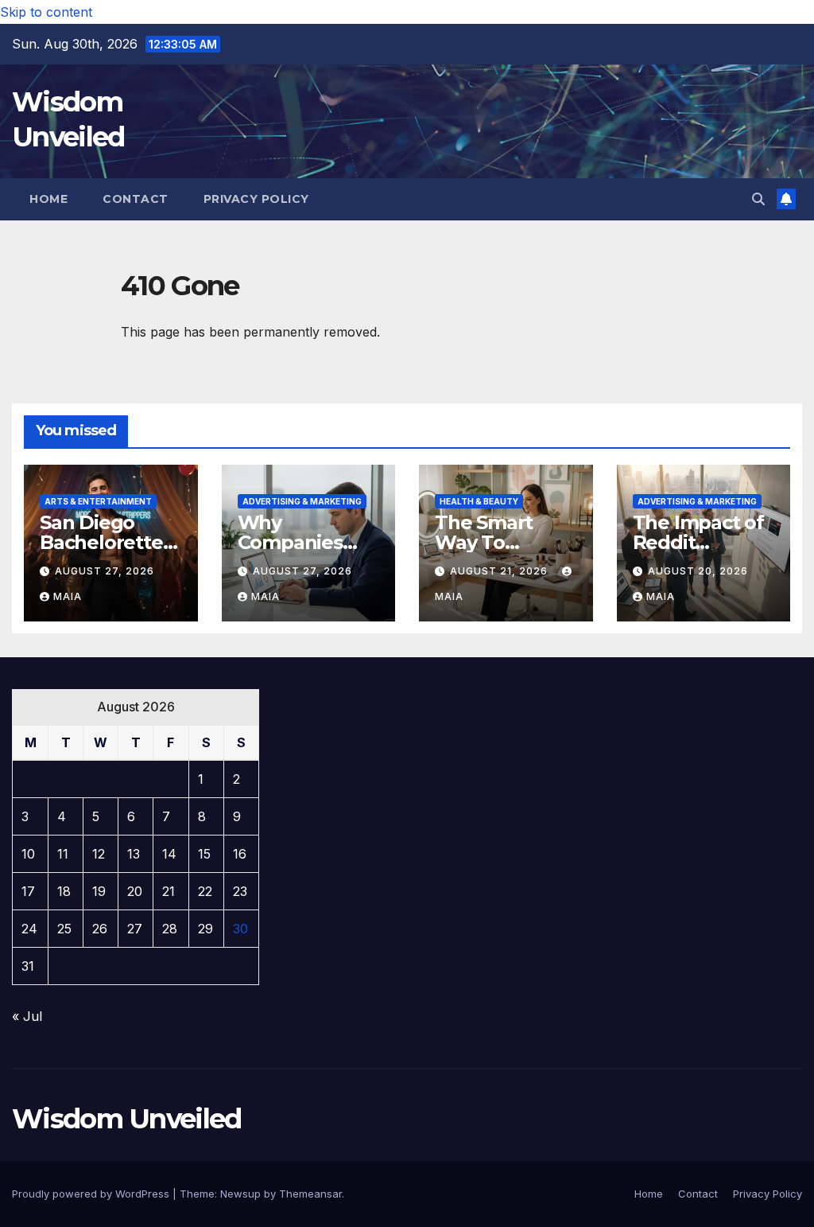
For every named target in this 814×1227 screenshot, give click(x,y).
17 (28, 891)
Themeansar (310, 1193)
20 (134, 891)
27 (134, 929)
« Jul (27, 1016)
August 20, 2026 (698, 571)
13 (133, 854)
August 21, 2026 (500, 571)
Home (48, 199)
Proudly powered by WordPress (92, 1193)
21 (168, 891)
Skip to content (46, 12)
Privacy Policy (256, 199)
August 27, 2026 (104, 571)
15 (204, 854)
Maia (67, 596)
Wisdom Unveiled (127, 1118)
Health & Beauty (479, 501)
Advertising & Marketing (302, 501)
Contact (136, 199)
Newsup (240, 1193)
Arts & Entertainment (98, 501)
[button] (758, 199)
